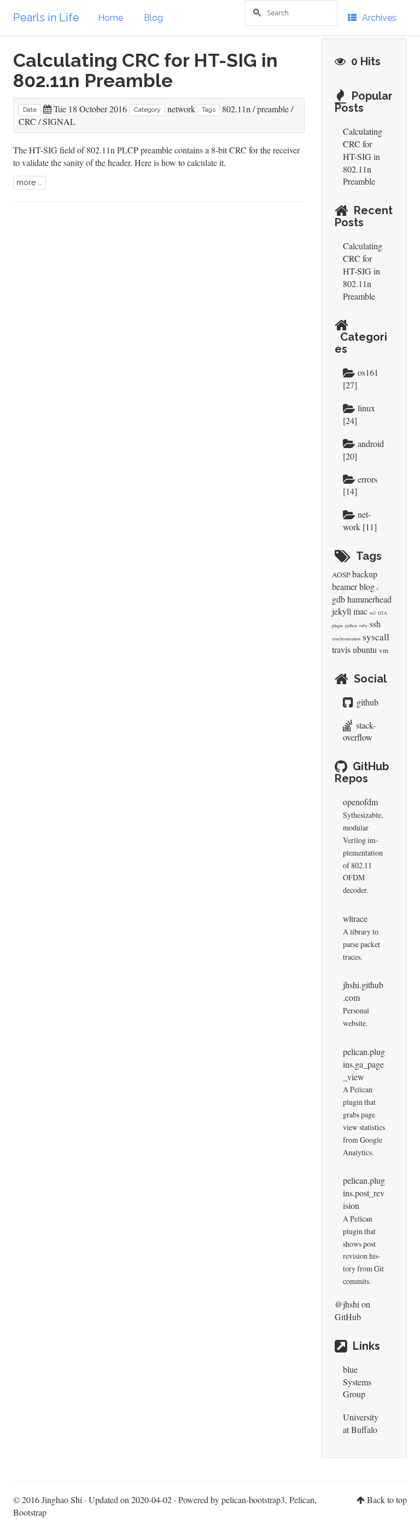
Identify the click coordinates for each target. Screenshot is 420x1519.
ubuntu (365, 649)
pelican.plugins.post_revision (364, 1192)
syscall (376, 636)
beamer (344, 586)
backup (364, 574)
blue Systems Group (357, 1381)
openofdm (360, 801)
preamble (273, 108)
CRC (27, 121)
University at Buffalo (360, 1423)
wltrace (355, 918)
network (181, 108)
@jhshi (347, 1304)
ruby (363, 625)
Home (110, 18)
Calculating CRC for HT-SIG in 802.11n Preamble (145, 70)
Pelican (301, 1499)
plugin (337, 625)
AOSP (341, 575)
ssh (375, 623)
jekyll (341, 611)
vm (383, 650)
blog (367, 586)
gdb (338, 599)
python (351, 625)
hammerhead (369, 599)
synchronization (346, 638)
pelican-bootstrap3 (253, 1499)
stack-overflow (359, 731)
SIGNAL (59, 121)
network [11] (360, 520)
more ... (29, 182)
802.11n (236, 108)
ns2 (373, 613)
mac (360, 611)
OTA (382, 613)
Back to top (387, 1499)
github (366, 702)
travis (341, 649)
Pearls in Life (46, 17)
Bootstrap (29, 1512)
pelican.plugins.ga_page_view (364, 1064)
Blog (153, 18)
